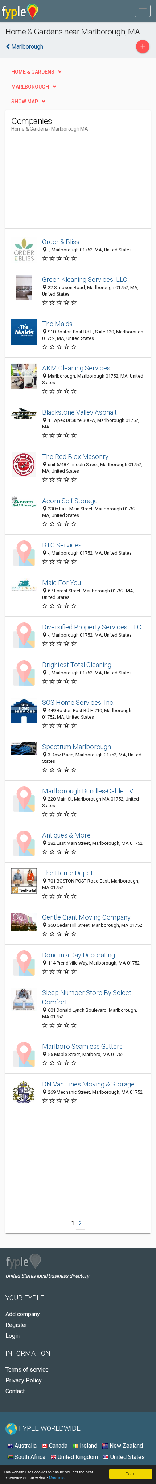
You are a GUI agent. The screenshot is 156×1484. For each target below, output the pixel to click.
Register (16, 1324)
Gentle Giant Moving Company (86, 917)
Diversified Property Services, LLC (91, 627)
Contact (15, 1391)
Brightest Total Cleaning (76, 665)
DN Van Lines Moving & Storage (88, 1084)
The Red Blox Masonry (75, 456)
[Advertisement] (65, 182)
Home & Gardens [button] (32, 72)
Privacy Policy (23, 1380)
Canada (57, 1445)
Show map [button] (24, 101)
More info (57, 1477)
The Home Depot (67, 873)
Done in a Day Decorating (78, 955)
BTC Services (62, 545)
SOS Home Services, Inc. (78, 702)
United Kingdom (77, 1457)
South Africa (29, 1457)
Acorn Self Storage (70, 501)
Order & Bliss (60, 242)
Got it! (131, 1473)
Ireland (87, 1445)
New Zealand (125, 1445)
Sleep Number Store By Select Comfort (86, 997)
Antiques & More (66, 835)
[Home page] (20, 11)
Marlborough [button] (30, 87)
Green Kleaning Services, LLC (84, 279)
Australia (25, 1445)
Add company (22, 1314)
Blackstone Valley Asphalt (79, 412)
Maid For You (61, 583)
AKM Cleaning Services (76, 368)
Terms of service (27, 1369)
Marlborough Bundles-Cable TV (87, 791)
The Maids (57, 324)
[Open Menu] (143, 11)
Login (12, 1335)
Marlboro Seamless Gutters (82, 1046)
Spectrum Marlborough (76, 747)
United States (127, 1457)
